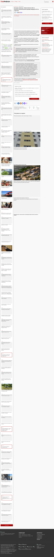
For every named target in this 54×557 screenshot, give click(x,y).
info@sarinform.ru (44, 33)
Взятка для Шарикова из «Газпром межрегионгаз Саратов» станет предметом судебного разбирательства (47, 17)
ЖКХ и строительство (21, 6)
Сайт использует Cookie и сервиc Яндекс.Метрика (6, 553)
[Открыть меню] (52, 1)
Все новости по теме (34, 98)
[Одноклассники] (20, 103)
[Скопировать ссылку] (22, 12)
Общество (20, 534)
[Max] (42, 30)
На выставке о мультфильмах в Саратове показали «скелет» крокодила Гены (47, 14)
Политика (29, 534)
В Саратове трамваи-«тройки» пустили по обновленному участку (24, 90)
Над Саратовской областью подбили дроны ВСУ (47, 20)
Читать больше (47, 23)
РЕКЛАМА (38, 539)
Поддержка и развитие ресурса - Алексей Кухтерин (40, 547)
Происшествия (24, 534)
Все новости (7, 525)
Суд (26, 534)
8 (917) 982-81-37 (47, 30)
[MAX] (21, 12)
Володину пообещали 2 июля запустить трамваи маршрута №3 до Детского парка (26, 94)
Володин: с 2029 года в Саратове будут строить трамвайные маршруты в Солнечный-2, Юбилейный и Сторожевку (27, 88)
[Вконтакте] (24, 546)
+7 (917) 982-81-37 (39, 535)
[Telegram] (20, 12)
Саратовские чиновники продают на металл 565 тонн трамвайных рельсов (25, 92)
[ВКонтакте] (17, 12)
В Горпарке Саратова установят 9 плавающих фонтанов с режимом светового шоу (47, 12)
